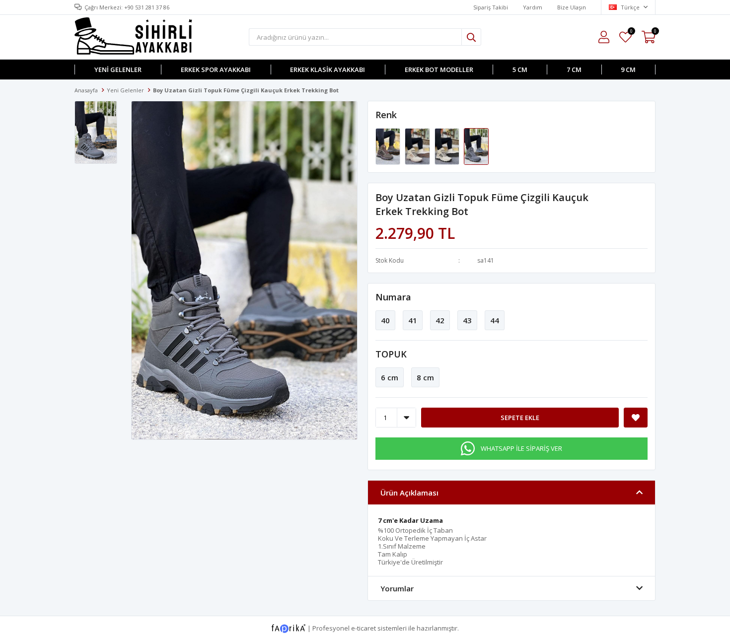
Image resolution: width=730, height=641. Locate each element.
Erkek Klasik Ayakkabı (327, 69)
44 (494, 320)
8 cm (425, 377)
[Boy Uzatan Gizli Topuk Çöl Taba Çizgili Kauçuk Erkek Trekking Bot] (418, 146)
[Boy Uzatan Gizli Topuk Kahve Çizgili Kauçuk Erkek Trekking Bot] (388, 146)
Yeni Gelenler (118, 69)
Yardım (532, 7)
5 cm (519, 69)
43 (467, 320)
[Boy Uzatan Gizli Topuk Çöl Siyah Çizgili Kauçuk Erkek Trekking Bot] (447, 146)
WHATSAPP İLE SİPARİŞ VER (521, 448)
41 (412, 320)
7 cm (574, 69)
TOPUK (391, 354)
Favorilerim (631, 32)
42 (440, 320)
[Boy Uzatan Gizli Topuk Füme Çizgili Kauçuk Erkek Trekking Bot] (476, 146)
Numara (393, 297)
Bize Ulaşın (571, 7)
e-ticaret (363, 628)
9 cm (628, 69)
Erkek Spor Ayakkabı (216, 69)
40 (385, 320)
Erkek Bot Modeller (439, 69)
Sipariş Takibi (490, 7)
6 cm (389, 377)
